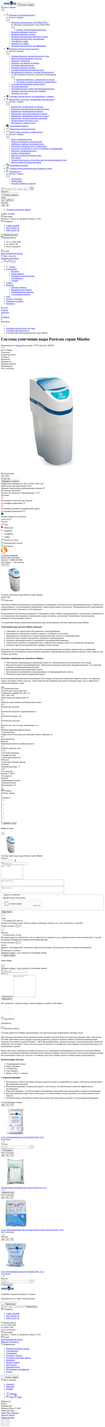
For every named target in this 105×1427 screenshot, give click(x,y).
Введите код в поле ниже (14, 898)
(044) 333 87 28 (12, 230)
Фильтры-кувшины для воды (24, 32)
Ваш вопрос (7, 996)
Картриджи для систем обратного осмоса (29, 114)
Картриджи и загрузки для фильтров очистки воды (31, 99)
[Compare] (12, 1105)
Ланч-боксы (16, 179)
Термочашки (16, 181)
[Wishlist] (7, 1105)
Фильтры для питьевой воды (21, 15)
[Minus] (3, 1146)
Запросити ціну (8, 1192)
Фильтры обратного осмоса (23, 34)
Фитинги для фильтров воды (23, 151)
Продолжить (7, 912)
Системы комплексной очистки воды (27, 70)
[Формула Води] (7, 1290)
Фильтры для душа (19, 93)
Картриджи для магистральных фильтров (29, 118)
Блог (8, 297)
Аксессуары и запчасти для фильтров (25, 132)
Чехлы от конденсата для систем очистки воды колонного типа (39, 160)
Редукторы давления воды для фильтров (28, 146)
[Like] (17, 925)
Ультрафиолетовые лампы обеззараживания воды (32, 89)
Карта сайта (11, 1365)
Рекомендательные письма (22, 276)
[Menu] (2, 5)
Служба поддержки (9, 555)
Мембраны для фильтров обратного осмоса (30, 116)
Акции (12, 267)
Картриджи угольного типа (23, 123)
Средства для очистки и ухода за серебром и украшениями (36, 148)
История (15, 271)
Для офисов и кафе (19, 41)
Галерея (14, 280)
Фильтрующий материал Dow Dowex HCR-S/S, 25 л (24, 1188)
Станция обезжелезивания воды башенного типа (30, 168)
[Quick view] (3, 1105)
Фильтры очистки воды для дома (23, 49)
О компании (11, 269)
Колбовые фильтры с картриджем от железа (35, 79)
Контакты (10, 303)
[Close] (3, 10)
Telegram (13, 1394)
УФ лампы (15, 158)
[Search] (32, 188)
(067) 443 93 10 (12, 228)
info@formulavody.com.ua (12, 253)
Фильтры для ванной (20, 61)
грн (3, 205)
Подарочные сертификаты (17, 1369)
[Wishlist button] (3, 476)
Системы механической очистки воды (28, 84)
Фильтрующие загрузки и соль (24, 120)
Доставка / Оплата (14, 1355)
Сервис (9, 283)
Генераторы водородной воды (22, 129)
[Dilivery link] (24, 503)
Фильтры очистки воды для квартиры (27, 39)
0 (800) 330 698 (12, 226)
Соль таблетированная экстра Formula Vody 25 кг (22, 1271)
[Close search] (3, 188)
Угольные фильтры (19, 86)
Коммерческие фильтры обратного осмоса (29, 37)
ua (3, 200)
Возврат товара (12, 1362)
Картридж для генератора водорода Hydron (30, 109)
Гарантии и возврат (14, 301)
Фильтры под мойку (20, 43)
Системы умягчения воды (22, 65)
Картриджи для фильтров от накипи (27, 107)
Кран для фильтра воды (21, 139)
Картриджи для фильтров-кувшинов (27, 111)
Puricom (18, 345)
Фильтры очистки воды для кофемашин (28, 46)
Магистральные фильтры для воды (26, 58)
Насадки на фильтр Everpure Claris (26, 155)
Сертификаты (17, 278)
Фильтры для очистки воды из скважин (28, 91)
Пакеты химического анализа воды (26, 142)
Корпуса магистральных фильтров (26, 162)
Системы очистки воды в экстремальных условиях (31, 96)
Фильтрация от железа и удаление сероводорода (32, 72)
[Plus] (32, 1146)
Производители (13, 1367)
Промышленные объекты (22, 292)
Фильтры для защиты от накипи (25, 63)
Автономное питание (18, 165)
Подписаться (31, 1307)
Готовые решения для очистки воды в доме (30, 56)
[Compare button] (7, 476)
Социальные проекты (18, 126)
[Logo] (10, 5)
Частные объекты (19, 287)
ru (12, 200)
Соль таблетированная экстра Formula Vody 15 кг (22, 1137)
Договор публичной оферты (18, 210)
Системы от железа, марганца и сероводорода (36, 82)
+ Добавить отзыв (9, 823)
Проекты (10, 285)
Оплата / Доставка (14, 299)
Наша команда (17, 274)
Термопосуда (14, 171)
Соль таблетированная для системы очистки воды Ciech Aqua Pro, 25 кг (32, 1230)
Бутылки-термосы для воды (23, 183)
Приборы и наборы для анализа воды (27, 144)
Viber (11, 1397)
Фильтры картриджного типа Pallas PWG (29, 22)
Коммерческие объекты (21, 290)
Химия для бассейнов (20, 153)
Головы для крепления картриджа (31, 30)
